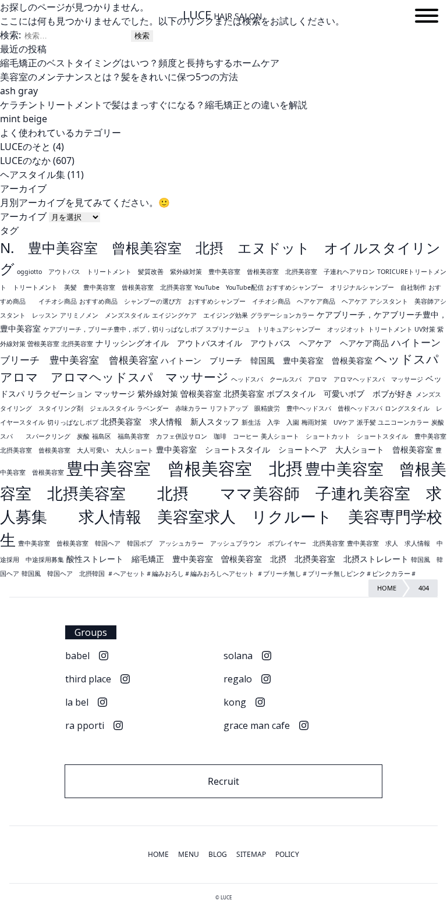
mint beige (23, 118)
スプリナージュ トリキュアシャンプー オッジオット (285, 329)
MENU (188, 854)
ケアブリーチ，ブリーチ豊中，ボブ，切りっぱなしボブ (123, 329)
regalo (238, 678)
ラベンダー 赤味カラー (172, 408)
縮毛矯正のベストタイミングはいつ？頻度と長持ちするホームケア (139, 62)
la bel (76, 702)
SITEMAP (251, 854)
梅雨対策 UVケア (327, 422)
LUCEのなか (25, 160)
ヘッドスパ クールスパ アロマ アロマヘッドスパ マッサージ (327, 379)
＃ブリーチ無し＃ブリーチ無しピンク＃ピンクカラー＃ (337, 574)
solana (238, 655)
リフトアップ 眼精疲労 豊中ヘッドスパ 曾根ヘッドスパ (296, 408)
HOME (158, 854)
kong (235, 702)
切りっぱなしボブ (72, 422)
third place (88, 678)
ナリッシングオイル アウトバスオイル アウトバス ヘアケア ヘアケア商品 (242, 342)
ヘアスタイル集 (32, 174)
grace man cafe (257, 725)
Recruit (223, 781)
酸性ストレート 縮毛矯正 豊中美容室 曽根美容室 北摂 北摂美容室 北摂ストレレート (237, 558)
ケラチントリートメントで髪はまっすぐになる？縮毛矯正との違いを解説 (153, 104)
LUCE (222, 15)
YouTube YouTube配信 (229, 287)
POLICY (287, 854)
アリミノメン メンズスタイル (105, 315)
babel (77, 655)
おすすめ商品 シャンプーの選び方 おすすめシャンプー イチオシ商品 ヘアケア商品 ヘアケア (223, 301)
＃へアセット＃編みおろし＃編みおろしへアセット (180, 574)
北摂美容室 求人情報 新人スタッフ (170, 421)
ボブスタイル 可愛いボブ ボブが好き (340, 393)
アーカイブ (23, 216)
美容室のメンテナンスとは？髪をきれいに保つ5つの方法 (119, 76)
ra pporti (84, 725)
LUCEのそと (25, 146)
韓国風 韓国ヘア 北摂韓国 (63, 574)
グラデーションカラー (282, 315)
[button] (426, 17)
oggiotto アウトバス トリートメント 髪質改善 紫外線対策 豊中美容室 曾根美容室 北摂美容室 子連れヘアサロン (196, 272)
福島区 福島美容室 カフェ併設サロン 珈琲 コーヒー (175, 436)
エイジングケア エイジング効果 (200, 315)
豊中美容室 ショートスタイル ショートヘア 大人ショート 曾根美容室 (294, 449)
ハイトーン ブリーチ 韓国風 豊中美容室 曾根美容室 (266, 360)
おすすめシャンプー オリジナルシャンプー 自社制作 (346, 287)
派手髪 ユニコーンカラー (393, 422)
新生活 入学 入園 (270, 422)
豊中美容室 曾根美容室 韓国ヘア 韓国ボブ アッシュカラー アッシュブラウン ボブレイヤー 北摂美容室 (181, 543)
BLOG (217, 854)
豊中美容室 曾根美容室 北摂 (184, 468)
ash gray (19, 90)
